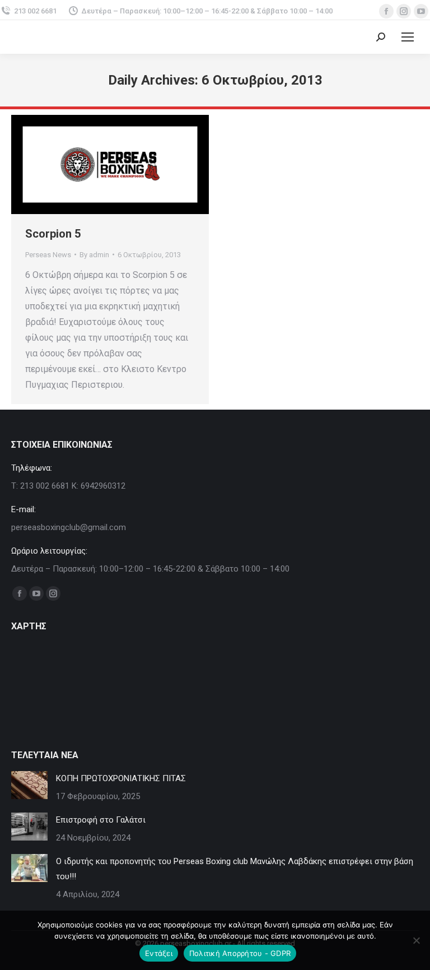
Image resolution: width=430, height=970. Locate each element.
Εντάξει (158, 953)
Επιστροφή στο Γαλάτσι (101, 820)
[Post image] (29, 785)
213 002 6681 (35, 11)
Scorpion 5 (53, 233)
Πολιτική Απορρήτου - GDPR (240, 953)
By (94, 254)
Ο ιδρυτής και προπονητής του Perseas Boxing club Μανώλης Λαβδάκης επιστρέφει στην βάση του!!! (234, 868)
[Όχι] (416, 940)
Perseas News (48, 254)
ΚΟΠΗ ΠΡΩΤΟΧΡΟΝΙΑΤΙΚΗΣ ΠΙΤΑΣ (121, 778)
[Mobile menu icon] (407, 37)
